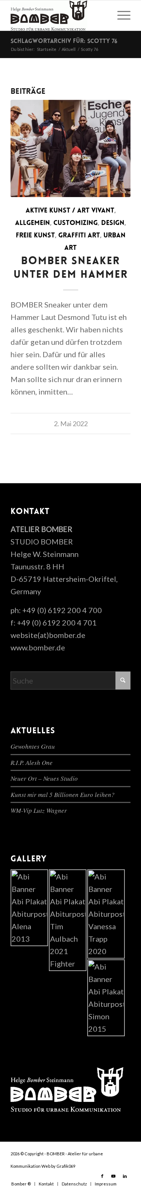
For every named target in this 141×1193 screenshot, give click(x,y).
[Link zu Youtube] (113, 1176)
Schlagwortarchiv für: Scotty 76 (64, 41)
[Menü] (120, 15)
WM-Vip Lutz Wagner (39, 810)
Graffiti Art (79, 235)
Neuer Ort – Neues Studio (44, 778)
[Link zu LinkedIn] (124, 1176)
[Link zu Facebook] (102, 1176)
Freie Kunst (35, 235)
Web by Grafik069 (58, 1166)
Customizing (75, 223)
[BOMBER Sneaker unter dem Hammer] (70, 148)
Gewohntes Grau (33, 746)
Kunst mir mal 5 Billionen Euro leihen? (63, 794)
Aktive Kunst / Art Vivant (70, 211)
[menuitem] (120, 15)
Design (112, 223)
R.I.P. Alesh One (32, 762)
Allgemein (32, 223)
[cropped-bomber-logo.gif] (58, 15)
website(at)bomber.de (48, 634)
